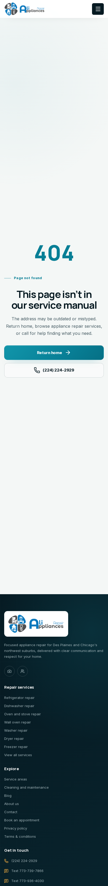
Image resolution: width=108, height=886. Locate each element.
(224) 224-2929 (58, 370)
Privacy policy (15, 828)
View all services (18, 755)
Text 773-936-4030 (27, 881)
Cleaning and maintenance (26, 787)
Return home (49, 352)
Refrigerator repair (19, 698)
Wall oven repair (17, 722)
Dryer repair (14, 738)
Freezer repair (16, 747)
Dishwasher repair (19, 706)
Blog (8, 795)
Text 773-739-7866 (27, 871)
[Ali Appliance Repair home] (24, 9)
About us (11, 804)
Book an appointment (21, 820)
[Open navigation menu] (98, 9)
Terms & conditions (20, 836)
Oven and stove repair (22, 714)
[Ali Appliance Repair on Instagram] (9, 671)
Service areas (15, 779)
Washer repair (16, 730)
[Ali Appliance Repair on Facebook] (22, 671)
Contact (10, 812)
